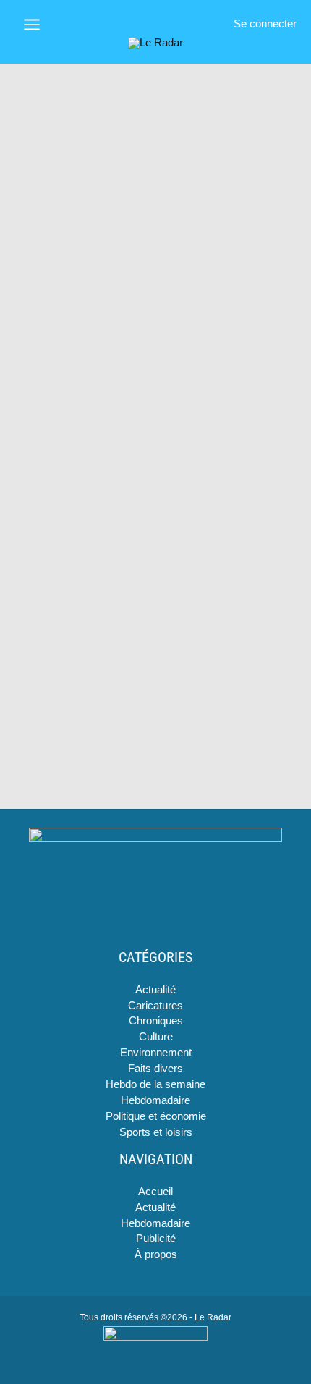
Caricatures (155, 1005)
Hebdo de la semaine (155, 1084)
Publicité (156, 1238)
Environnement (156, 1052)
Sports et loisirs (155, 1132)
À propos (156, 1254)
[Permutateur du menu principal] (31, 24)
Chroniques (156, 1021)
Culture (156, 1037)
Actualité (155, 989)
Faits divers (155, 1068)
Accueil (155, 1191)
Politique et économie (156, 1116)
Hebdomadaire (155, 1100)
